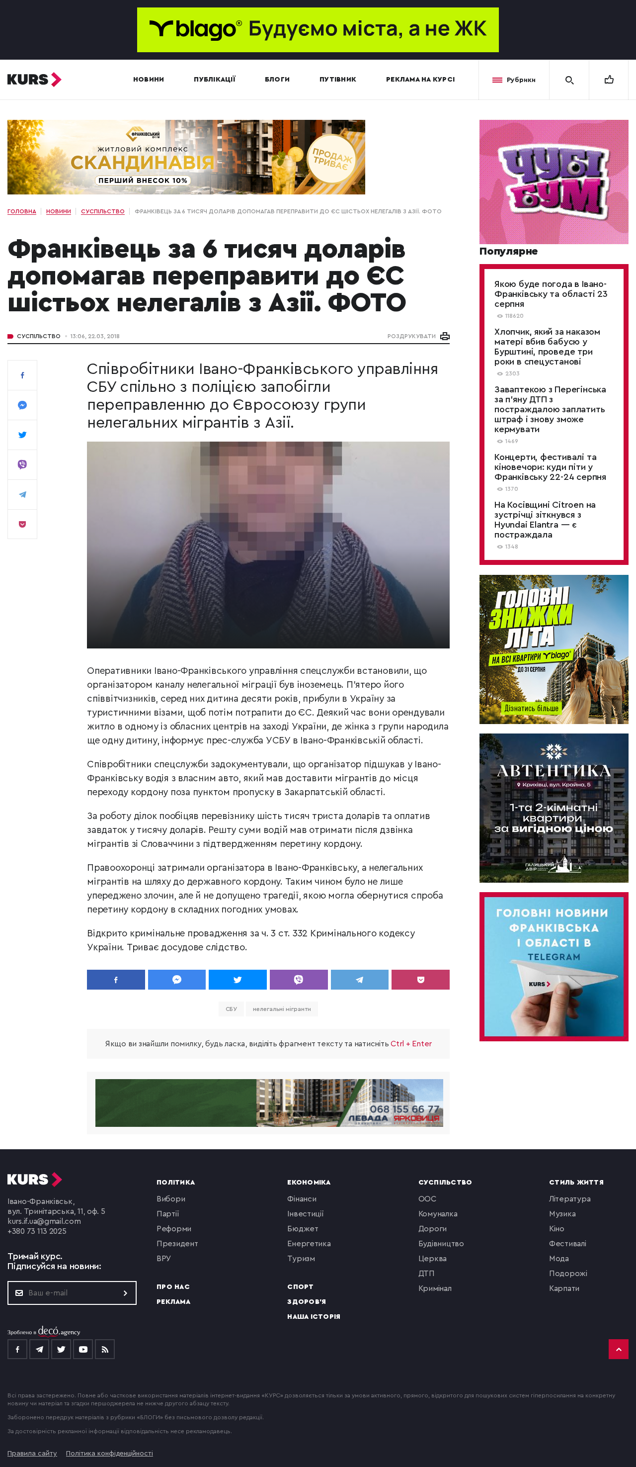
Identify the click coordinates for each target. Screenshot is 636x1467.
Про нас (173, 1287)
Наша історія (313, 1316)
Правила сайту (32, 1453)
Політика (176, 1182)
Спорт (300, 1287)
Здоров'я (306, 1301)
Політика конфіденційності (109, 1453)
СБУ (232, 1009)
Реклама (173, 1301)
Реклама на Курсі (420, 79)
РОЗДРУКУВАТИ (412, 336)
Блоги (277, 79)
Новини (148, 79)
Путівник (337, 79)
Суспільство (39, 336)
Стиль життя (576, 1182)
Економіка (308, 1182)
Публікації (214, 79)
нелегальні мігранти (282, 1009)
